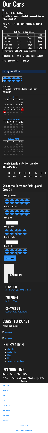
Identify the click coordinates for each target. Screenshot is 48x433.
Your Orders (6, 415)
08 (11, 127)
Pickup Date (8, 217)
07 (8, 127)
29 (22, 112)
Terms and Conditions (15, 361)
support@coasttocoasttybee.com (16, 311)
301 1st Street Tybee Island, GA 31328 (18, 289)
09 (14, 127)
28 (19, 112)
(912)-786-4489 (11, 300)
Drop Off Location (10, 206)
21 (8, 132)
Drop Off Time (9, 245)
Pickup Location (10, 195)
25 (11, 112)
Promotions (6, 410)
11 (19, 127)
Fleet (9, 358)
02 (14, 124)
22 (11, 132)
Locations (5, 420)
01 (11, 124)
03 (17, 124)
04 (19, 124)
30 (5, 115)
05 (22, 124)
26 (14, 112)
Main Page (5, 385)
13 (5, 129)
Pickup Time (9, 226)
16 (14, 129)
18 (19, 129)
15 (11, 129)
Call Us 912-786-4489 (24, 430)
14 (8, 129)
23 (5, 112)
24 (8, 112)
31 (8, 115)
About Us (10, 349)
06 (5, 127)
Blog (9, 355)
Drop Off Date (9, 237)
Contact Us (11, 352)
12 (22, 127)
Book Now (24, 425)
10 (17, 127)
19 (22, 129)
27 (17, 112)
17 (17, 129)
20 (5, 132)
